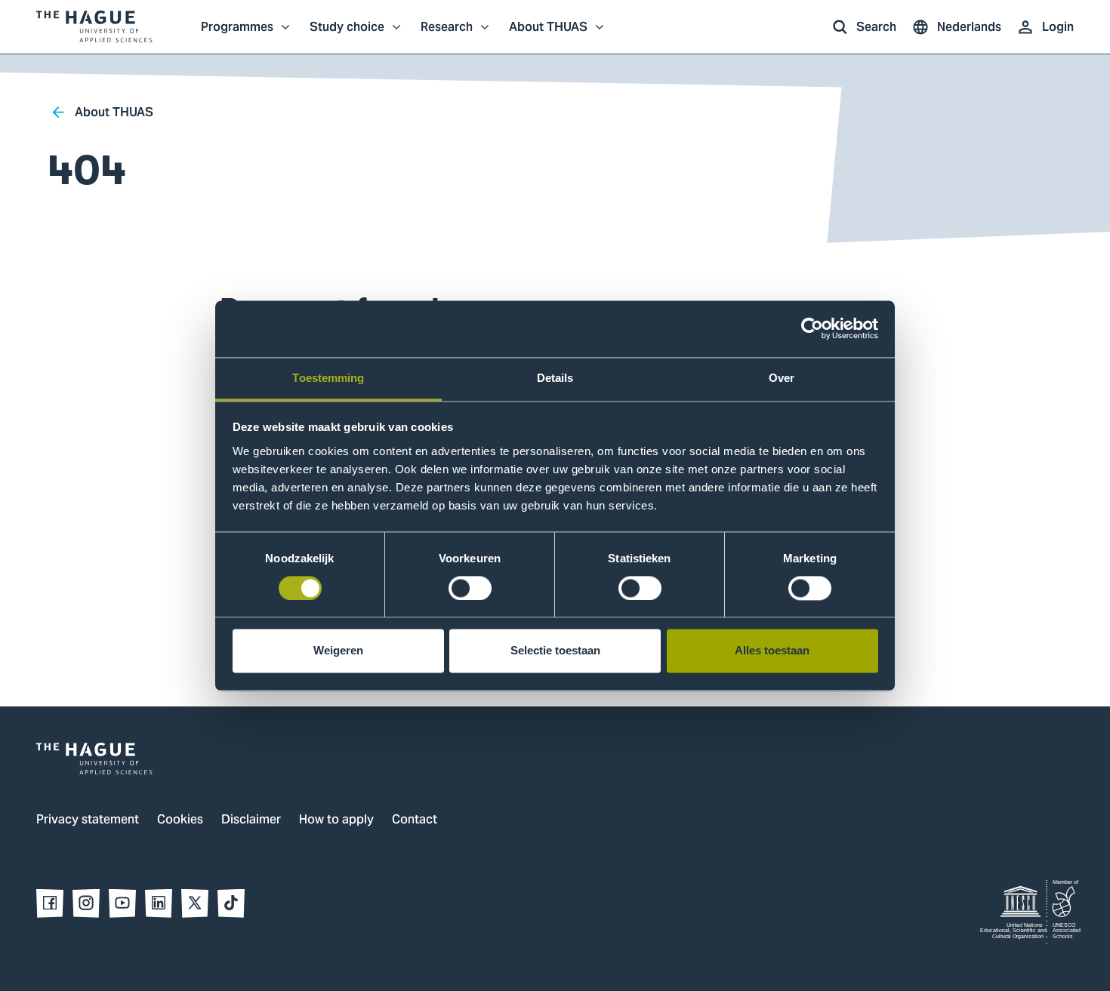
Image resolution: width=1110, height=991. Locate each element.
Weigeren (338, 651)
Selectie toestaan (555, 651)
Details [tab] (555, 377)
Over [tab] (781, 377)
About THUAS (548, 35)
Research (447, 35)
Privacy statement (87, 820)
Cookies (180, 820)
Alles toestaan (772, 651)
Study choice (347, 35)
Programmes (237, 35)
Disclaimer (251, 820)
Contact (414, 820)
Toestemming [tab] (328, 377)
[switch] (470, 588)
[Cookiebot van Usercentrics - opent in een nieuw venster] (812, 328)
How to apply (336, 820)
